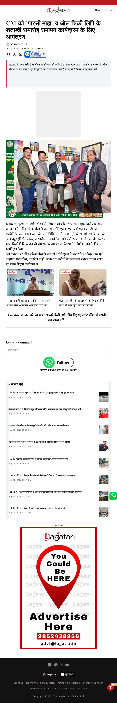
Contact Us (32, 683)
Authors (82, 688)
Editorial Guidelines (40, 688)
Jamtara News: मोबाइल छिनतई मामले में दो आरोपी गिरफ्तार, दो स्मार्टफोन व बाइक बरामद (42, 475)
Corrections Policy (93, 683)
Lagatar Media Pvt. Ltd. (71, 696)
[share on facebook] (8, 54)
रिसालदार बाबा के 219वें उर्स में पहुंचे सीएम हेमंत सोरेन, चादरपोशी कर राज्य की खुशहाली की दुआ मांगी (45, 409)
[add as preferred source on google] (35, 54)
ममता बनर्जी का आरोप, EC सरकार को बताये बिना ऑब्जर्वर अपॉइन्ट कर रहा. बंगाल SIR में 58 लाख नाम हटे (28, 305)
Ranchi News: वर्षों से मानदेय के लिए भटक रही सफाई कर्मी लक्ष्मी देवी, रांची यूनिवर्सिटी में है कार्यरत (45, 491)
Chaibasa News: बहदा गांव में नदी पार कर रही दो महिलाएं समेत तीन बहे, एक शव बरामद (41, 392)
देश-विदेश (12, 272)
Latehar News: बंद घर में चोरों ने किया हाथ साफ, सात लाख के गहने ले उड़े (37, 508)
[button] (4, 10)
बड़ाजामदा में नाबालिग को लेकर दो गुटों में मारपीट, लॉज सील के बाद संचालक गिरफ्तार (39, 425)
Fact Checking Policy (64, 688)
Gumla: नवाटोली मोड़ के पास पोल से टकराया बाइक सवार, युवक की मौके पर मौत (38, 459)
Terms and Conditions (69, 683)
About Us (18, 683)
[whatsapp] (20, 54)
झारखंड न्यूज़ (66, 272)
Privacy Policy (47, 683)
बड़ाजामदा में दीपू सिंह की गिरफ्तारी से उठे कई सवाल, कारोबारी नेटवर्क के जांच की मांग (39, 441)
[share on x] (14, 54)
